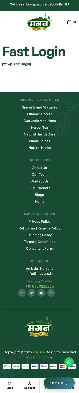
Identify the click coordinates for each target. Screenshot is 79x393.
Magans (38, 352)
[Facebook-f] (22, 293)
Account (29, 387)
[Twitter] (31, 293)
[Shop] (10, 383)
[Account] (29, 383)
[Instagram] (51, 293)
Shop (10, 387)
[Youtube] (41, 293)
